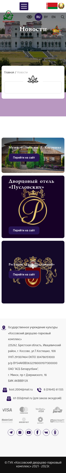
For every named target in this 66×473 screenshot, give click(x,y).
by (46, 17)
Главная (9, 72)
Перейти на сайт (24, 157)
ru (38, 17)
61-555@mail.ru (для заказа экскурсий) (37, 398)
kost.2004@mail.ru (21, 390)
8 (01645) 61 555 (53, 390)
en (53, 17)
